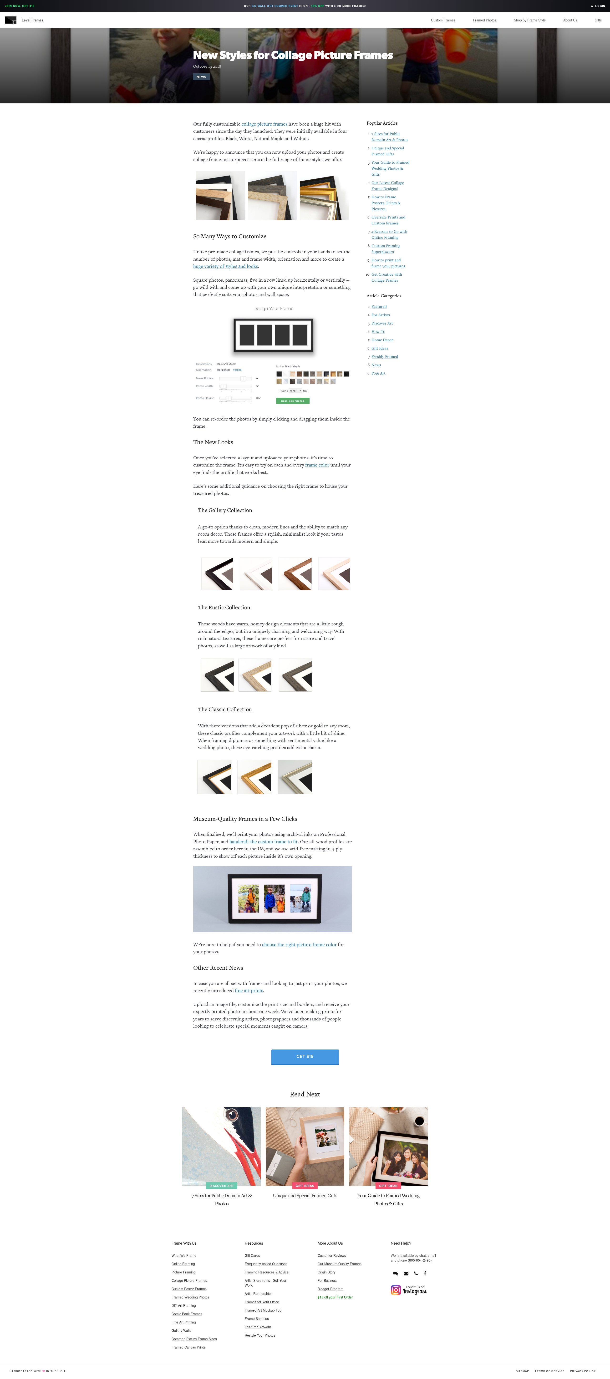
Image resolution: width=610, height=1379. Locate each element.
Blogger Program (330, 1288)
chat (422, 1255)
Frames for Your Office (262, 1301)
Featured (379, 306)
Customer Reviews (332, 1255)
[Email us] (406, 1273)
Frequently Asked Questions (266, 1263)
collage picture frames (264, 124)
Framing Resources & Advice (267, 1272)
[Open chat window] (395, 1273)
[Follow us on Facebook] (425, 1273)
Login (599, 6)
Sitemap (522, 1371)
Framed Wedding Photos (190, 1297)
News (201, 77)
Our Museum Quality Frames (339, 1263)
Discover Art (382, 323)
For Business (327, 1280)
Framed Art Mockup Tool (263, 1310)
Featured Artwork (258, 1326)
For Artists (380, 314)
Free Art (378, 373)
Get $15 (305, 1057)
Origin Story (327, 1272)
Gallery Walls (181, 1330)
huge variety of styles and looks (225, 266)
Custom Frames (443, 20)
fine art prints (249, 990)
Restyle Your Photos (260, 1335)
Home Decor (382, 339)
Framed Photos (484, 20)
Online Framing (183, 1263)
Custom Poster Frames (189, 1288)
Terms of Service (549, 1371)
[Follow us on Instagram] (409, 1294)
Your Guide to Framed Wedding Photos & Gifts (390, 168)
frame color (317, 465)
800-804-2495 (420, 1260)
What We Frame (184, 1255)
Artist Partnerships (258, 1293)
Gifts (598, 20)
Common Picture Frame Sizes (194, 1338)
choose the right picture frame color (299, 944)
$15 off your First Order (335, 1297)
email (432, 1255)
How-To (378, 331)
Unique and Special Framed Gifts (305, 1195)
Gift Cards (252, 1255)
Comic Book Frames (187, 1313)
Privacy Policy (583, 1371)
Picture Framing (184, 1272)
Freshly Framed (384, 356)
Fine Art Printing (184, 1322)
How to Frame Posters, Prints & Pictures (386, 202)
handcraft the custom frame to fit (263, 841)
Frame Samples (257, 1318)
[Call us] (416, 1273)
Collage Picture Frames (189, 1280)
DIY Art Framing (184, 1305)
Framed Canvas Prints (188, 1347)
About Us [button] (570, 20)
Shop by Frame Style (530, 20)
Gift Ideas (379, 348)
